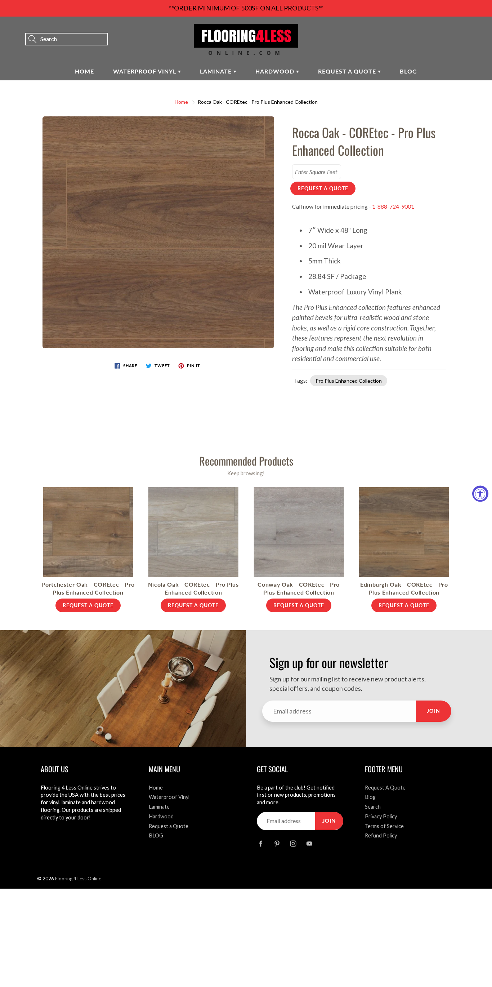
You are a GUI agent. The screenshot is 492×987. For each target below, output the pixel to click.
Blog (370, 797)
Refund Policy (381, 835)
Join (433, 711)
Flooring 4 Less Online (78, 878)
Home (84, 71)
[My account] (461, 29)
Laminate (216, 71)
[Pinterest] (276, 843)
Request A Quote (385, 787)
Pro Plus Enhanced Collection (349, 381)
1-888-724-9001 (393, 206)
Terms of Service (384, 826)
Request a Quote (348, 71)
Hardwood (275, 71)
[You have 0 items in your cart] (479, 29)
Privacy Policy (381, 816)
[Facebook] (260, 843)
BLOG (408, 71)
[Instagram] (293, 843)
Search (373, 807)
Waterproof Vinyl (145, 71)
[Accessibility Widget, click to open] (480, 493)
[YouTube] (309, 843)
